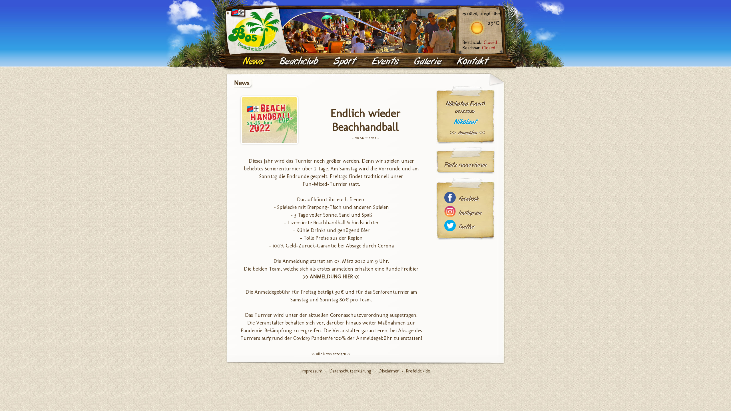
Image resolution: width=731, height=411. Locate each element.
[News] (254, 61)
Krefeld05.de (418, 371)
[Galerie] (428, 61)
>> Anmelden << (467, 133)
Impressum (311, 371)
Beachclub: (479, 42)
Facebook (469, 198)
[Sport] (345, 61)
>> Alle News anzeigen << (331, 354)
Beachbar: (478, 48)
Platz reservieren (465, 164)
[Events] (386, 61)
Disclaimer (388, 371)
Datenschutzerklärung (350, 371)
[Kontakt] (473, 61)
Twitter (467, 226)
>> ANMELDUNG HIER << (331, 276)
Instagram (470, 212)
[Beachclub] (299, 61)
